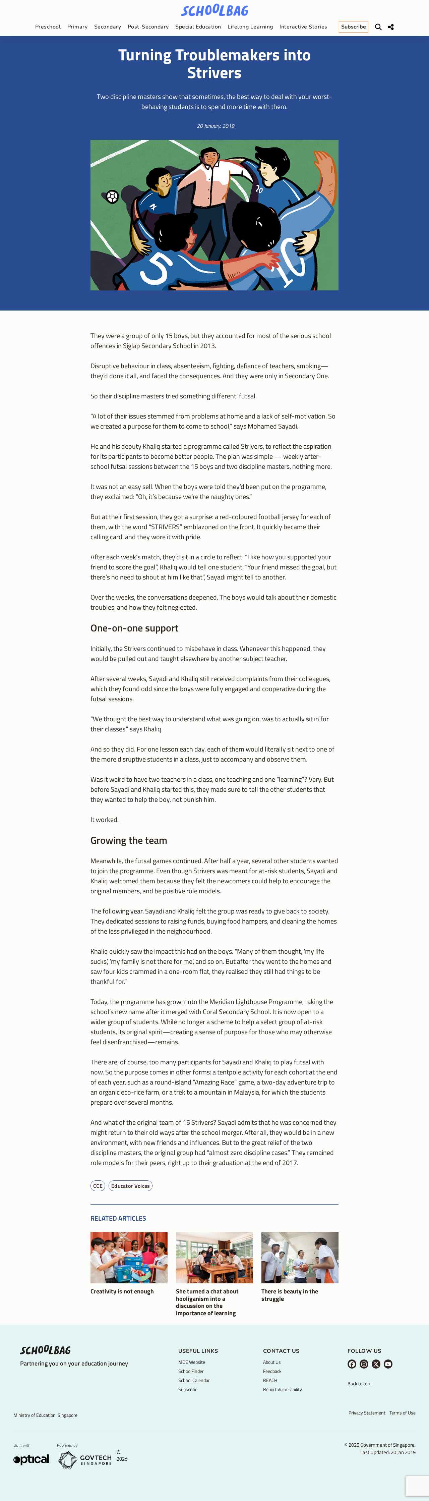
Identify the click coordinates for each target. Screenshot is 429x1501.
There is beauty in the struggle (289, 1295)
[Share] (391, 27)
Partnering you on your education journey (74, 1363)
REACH (270, 1380)
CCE (98, 1186)
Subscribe (187, 1389)
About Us (272, 1362)
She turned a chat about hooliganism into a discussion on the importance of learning (207, 1302)
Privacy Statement (367, 1412)
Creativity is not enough (122, 1291)
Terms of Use (402, 1412)
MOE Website (191, 1362)
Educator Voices (130, 1186)
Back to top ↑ (360, 1384)
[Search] (378, 27)
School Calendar (194, 1380)
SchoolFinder (191, 1371)
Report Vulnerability (282, 1389)
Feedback (272, 1371)
